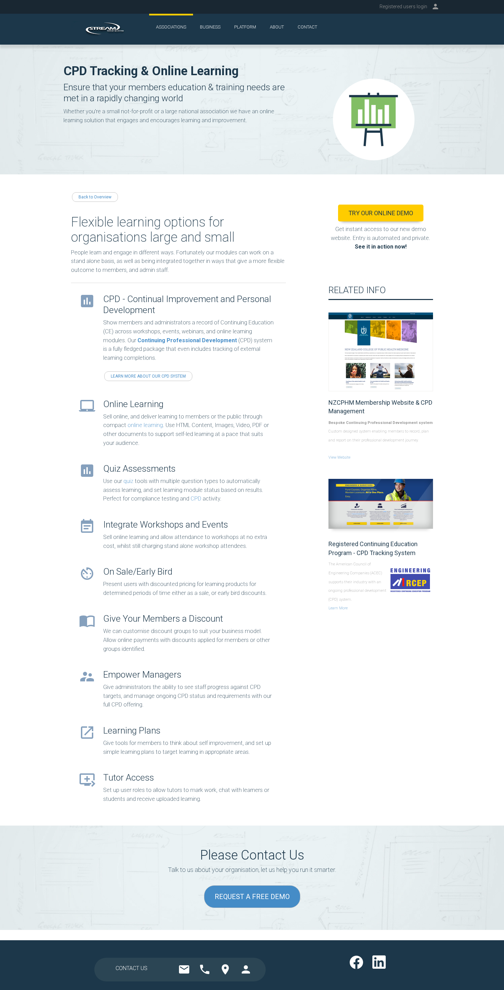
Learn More (338, 608)
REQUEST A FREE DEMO (252, 897)
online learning (145, 425)
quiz (128, 481)
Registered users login (403, 6)
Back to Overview (95, 197)
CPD (196, 498)
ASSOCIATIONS (171, 27)
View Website (339, 457)
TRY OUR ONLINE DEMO (380, 213)
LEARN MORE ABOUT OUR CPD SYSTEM (148, 376)
